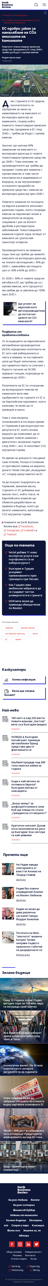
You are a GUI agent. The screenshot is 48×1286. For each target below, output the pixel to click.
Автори (24, 1235)
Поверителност (33, 1251)
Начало (7, 15)
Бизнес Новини (18, 1199)
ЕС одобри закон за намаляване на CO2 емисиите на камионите (22, 21)
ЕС (6, 639)
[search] (36, 4)
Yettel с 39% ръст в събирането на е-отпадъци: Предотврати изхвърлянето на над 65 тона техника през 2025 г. (23, 1135)
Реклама (17, 1255)
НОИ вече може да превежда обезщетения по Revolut (24, 604)
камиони (9, 627)
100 (6, 1225)
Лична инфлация (23, 679)
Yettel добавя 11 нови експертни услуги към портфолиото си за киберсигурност (23, 558)
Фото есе (13, 1230)
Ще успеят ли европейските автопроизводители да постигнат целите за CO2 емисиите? (31, 312)
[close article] (45, 13)
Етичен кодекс (19, 1258)
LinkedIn (29, 530)
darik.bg (21, 879)
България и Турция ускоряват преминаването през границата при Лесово (23, 574)
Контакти (30, 1255)
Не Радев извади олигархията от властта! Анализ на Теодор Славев (28, 870)
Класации (38, 1225)
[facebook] (12, 1244)
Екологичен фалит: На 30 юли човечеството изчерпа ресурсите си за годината (23, 1069)
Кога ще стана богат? (19, 693)
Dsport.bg (35, 1266)
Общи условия (14, 1251)
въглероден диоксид (15, 633)
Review (35, 1199)
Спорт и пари (20, 1225)
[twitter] (36, 1244)
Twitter (11, 534)
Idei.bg (36, 1270)
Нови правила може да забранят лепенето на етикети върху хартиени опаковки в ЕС (23, 1101)
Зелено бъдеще (20, 15)
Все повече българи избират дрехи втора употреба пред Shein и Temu (22, 1036)
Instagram (13, 530)
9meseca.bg (23, 954)
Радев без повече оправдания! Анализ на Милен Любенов (29, 892)
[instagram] (20, 1244)
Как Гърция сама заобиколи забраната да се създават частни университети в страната (25, 590)
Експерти (35, 1220)
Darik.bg (16, 1266)
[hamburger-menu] (44, 4)
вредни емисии (28, 627)
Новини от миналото (24, 1215)
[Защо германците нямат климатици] (24, 1157)
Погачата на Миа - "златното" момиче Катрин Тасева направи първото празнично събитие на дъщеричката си (29, 941)
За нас (33, 1258)
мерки (18, 639)
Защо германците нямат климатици (19, 1168)
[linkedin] (28, 1244)
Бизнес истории (24, 1205)
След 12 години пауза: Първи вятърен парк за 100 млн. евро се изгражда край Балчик (23, 1003)
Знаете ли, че (32, 1230)
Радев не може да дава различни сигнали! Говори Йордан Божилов (28, 914)
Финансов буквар (24, 1210)
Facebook (27, 526)
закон (35, 633)
